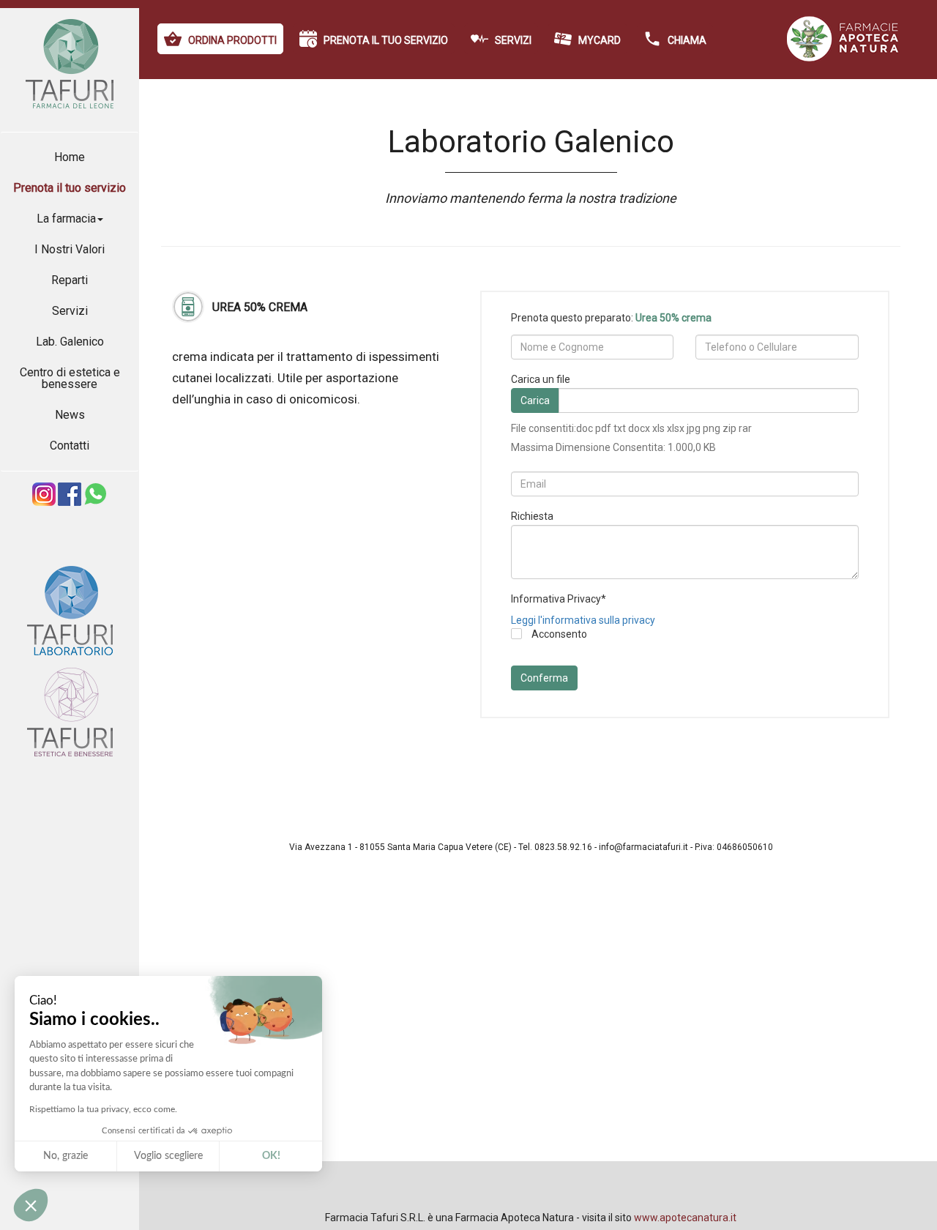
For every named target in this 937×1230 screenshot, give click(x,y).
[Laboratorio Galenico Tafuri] (70, 662)
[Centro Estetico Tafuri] (70, 763)
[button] (30, 1205)
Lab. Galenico (70, 341)
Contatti (69, 445)
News (70, 415)
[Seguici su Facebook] (69, 502)
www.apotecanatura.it (685, 1217)
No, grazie (65, 1156)
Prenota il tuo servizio (69, 188)
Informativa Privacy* (558, 599)
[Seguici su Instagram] (44, 502)
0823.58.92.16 (563, 847)
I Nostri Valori (69, 249)
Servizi (70, 311)
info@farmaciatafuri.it (643, 847)
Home (69, 157)
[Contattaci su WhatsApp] (95, 502)
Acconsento (558, 634)
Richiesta (532, 516)
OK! (271, 1156)
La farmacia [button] (66, 218)
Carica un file (540, 379)
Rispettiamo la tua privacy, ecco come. (103, 1109)
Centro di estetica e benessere (70, 378)
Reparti (69, 280)
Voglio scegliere (168, 1156)
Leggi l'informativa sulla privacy (583, 620)
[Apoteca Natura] (843, 58)
